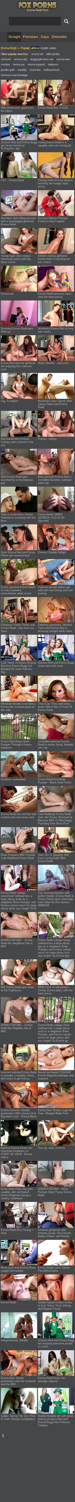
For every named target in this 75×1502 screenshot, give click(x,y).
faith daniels (52, 54)
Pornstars (30, 37)
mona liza (35, 69)
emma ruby (20, 59)
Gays (45, 37)
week (52, 48)
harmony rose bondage (14, 75)
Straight (14, 37)
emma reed (63, 59)
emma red (37, 54)
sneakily (22, 69)
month (44, 48)
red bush (6, 59)
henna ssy (19, 64)
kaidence (53, 64)
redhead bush (51, 69)
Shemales (59, 37)
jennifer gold (7, 69)
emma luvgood (36, 64)
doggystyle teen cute (41, 59)
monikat (5, 64)
